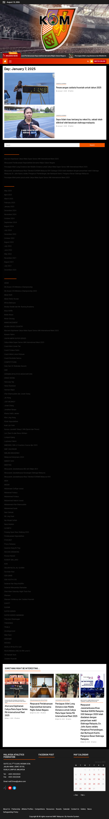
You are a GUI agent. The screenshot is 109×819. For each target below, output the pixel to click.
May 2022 (8, 254)
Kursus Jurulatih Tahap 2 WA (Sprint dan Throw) (21, 429)
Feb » (83, 795)
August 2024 (9, 226)
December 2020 (10, 270)
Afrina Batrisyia (10, 303)
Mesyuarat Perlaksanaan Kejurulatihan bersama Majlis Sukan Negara (29, 163)
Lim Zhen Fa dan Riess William (15, 433)
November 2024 (10, 214)
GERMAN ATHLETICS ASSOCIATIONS (18, 374)
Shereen (7, 595)
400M (6, 283)
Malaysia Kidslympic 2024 (14, 457)
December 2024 (10, 210)
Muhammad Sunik (10, 508)
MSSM (6, 485)
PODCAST (8, 540)
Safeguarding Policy (10, 812)
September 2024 (10, 222)
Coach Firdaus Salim (11, 350)
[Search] (88, 61)
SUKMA (7, 607)
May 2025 (8, 191)
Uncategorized (9, 631)
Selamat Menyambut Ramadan (15, 588)
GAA (5, 370)
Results (59, 809)
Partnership (15, 809)
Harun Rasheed (10, 386)
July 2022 (8, 246)
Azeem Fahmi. (9, 334)
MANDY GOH (9, 461)
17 (94, 779)
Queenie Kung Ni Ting (12, 548)
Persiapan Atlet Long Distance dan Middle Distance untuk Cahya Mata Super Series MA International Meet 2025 (45, 167)
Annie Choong (9, 319)
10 (94, 775)
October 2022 (9, 238)
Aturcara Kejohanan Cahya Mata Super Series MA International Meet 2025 (31, 159)
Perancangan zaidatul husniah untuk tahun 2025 (78, 87)
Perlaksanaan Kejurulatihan (14, 536)
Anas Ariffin (8, 311)
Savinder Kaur (9, 572)
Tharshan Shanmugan (12, 619)
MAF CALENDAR (10, 449)
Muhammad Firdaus (11, 497)
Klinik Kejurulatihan (11, 421)
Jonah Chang (9, 406)
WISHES (7, 643)
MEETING (7, 465)
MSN (6, 481)
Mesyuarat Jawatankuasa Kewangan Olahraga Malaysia (24, 473)
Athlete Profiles (27, 809)
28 (80, 789)
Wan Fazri (8, 635)
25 (99, 784)
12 (103, 775)
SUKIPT (7, 603)
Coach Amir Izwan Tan (12, 346)
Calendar (66, 809)
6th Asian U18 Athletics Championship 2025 (20, 291)
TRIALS (7, 627)
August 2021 (9, 262)
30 (90, 789)
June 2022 (8, 250)
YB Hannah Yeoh (10, 655)
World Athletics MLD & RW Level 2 (17, 651)
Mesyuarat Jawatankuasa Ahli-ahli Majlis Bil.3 (21, 469)
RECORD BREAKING (11, 552)
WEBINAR (8, 639)
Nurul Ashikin (9, 524)
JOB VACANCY (9, 402)
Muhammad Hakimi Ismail (13, 501)
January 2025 (9, 207)
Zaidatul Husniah (61, 83)
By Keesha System (72, 816)
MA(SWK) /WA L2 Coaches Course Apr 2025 (20, 445)
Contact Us (75, 809)
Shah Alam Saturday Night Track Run (17, 591)
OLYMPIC (7, 528)
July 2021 (8, 266)
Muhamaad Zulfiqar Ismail (13, 489)
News (89, 809)
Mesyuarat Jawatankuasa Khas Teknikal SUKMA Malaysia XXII (27, 477)
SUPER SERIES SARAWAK (14, 615)
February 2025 (9, 203)
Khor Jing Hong (10, 418)
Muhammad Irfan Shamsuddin (15, 505)
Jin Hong (7, 398)
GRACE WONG (9, 378)
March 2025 (8, 199)
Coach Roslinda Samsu (12, 358)
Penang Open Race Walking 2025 (16, 532)
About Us (6, 809)
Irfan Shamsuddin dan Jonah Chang (17, 394)
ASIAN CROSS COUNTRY (13, 326)
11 (99, 775)
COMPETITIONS (10, 362)
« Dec (76, 795)
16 (90, 779)
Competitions (40, 809)
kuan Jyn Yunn (9, 425)
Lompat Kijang (9, 437)
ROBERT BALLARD (11, 560)
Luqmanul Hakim (10, 441)
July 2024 (8, 230)
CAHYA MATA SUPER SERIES (15, 338)
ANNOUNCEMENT (11, 323)
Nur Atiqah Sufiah (10, 520)
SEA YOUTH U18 (10, 580)
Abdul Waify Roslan (11, 299)
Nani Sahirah (8, 512)
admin (71, 91)
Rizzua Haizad (9, 556)
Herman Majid (9, 390)
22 (85, 784)
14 (80, 779)
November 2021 (10, 258)
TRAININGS (8, 623)
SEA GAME (8, 576)
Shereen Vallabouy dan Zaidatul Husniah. (19, 599)
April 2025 (8, 195)
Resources (50, 809)
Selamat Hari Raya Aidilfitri (14, 584)
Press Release (9, 544)
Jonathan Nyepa (10, 410)
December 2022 (10, 234)
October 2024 (9, 218)
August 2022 (9, 242)
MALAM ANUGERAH (11, 453)
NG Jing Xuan (9, 516)
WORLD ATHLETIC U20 (13, 647)
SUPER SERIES (10, 611)
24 (94, 784)
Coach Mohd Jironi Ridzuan (14, 354)
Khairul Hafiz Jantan (11, 413)
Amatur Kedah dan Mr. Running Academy (19, 307)
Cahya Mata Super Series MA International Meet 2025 (24, 342)
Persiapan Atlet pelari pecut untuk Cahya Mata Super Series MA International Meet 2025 (37, 178)
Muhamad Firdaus (10, 493)
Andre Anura (8, 315)
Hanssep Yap (9, 382)
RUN (6, 564)
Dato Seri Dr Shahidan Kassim (15, 366)
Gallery (83, 809)
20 (76, 784)
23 (90, 784)
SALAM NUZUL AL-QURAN (14, 568)
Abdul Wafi (8, 295)
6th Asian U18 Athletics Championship (18, 287)
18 (99, 779)
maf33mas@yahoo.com (17, 781)
